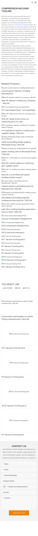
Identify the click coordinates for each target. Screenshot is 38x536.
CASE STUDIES (8, 288)
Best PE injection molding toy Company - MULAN (18, 102)
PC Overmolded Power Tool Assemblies (18, 110)
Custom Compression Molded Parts (17, 219)
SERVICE (17, 288)
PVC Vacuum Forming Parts (13, 267)
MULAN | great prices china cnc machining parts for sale (15, 120)
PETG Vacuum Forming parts (14, 260)
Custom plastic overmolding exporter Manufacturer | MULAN (18, 187)
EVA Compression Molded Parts (15, 226)
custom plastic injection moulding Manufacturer (16, 92)
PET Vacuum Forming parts (13, 239)
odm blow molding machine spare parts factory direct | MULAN (19, 210)
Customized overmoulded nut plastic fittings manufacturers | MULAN (17, 317)
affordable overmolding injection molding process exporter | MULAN (17, 199)
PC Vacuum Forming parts (13, 253)
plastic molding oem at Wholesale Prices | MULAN (19, 153)
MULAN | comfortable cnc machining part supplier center (18, 164)
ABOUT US (26, 288)
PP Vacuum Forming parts (13, 246)
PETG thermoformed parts (13, 232)
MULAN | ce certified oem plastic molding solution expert (16, 176)
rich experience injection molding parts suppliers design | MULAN (18, 131)
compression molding (21, 25)
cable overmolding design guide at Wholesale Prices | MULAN (16, 143)
